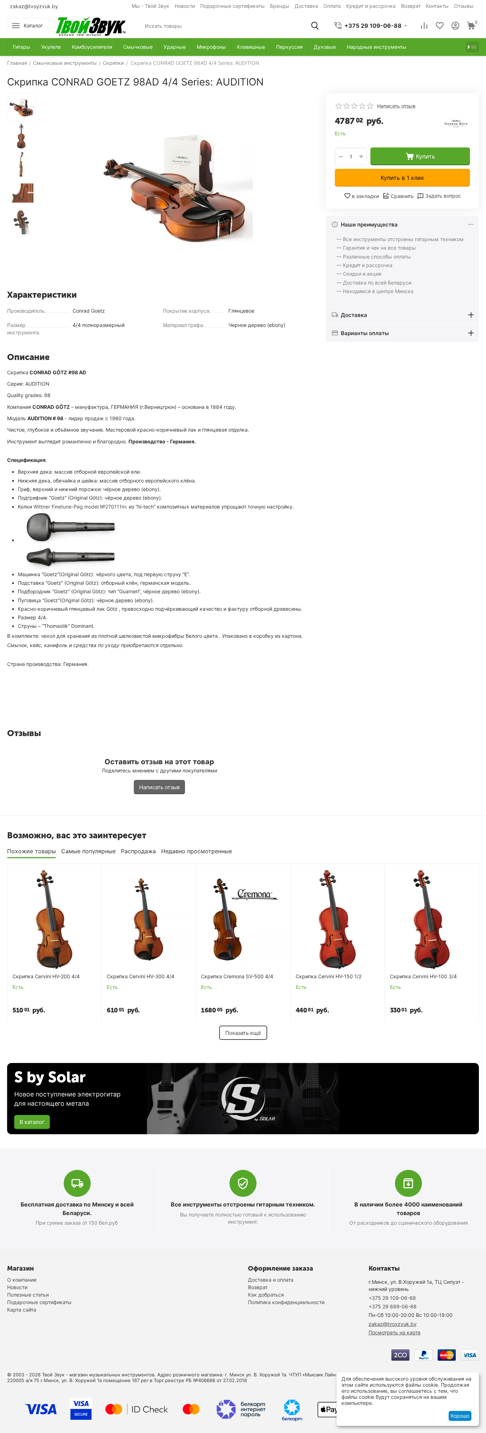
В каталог (32, 1122)
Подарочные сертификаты (232, 6)
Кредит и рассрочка (371, 6)
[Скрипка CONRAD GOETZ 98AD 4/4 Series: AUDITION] (175, 189)
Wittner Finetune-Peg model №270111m (79, 507)
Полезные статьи (28, 1295)
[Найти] (315, 25)
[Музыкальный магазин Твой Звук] (91, 25)
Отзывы (464, 6)
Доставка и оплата (271, 1280)
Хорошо (459, 1416)
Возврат (411, 6)
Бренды (279, 6)
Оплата (332, 6)
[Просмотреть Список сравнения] (424, 25)
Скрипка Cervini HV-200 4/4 (46, 976)
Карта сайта (21, 1310)
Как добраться (266, 1295)
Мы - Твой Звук (150, 6)
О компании (21, 1280)
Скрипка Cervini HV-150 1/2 (328, 976)
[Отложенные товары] (439, 25)
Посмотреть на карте (395, 1332)
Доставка (306, 6)
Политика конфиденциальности (286, 1302)
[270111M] (71, 540)
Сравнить (402, 196)
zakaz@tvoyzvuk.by (34, 6)
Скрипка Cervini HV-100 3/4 (423, 976)
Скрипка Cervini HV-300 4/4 (140, 976)
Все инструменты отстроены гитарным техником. (243, 1204)
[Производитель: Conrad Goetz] (456, 122)
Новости (185, 6)
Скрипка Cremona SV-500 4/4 (237, 976)
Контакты (437, 6)
